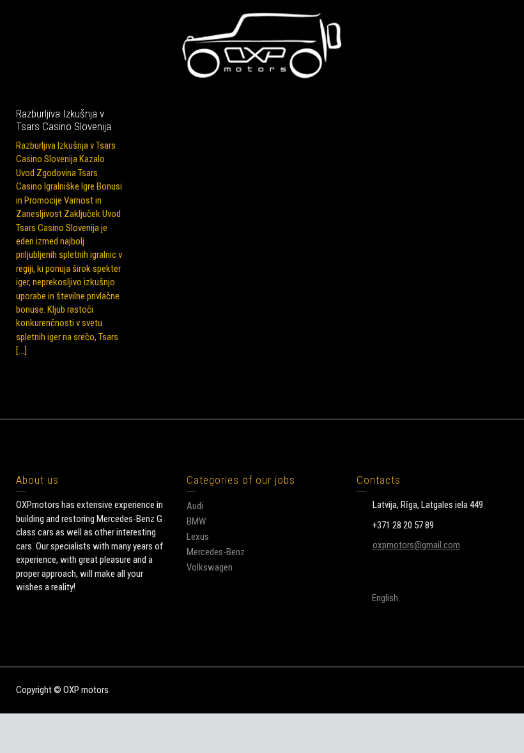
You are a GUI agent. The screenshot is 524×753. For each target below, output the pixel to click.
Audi (195, 506)
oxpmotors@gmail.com (416, 545)
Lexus (198, 536)
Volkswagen (210, 567)
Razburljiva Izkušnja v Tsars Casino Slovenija (63, 120)
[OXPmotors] (262, 44)
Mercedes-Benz (216, 552)
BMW (196, 521)
